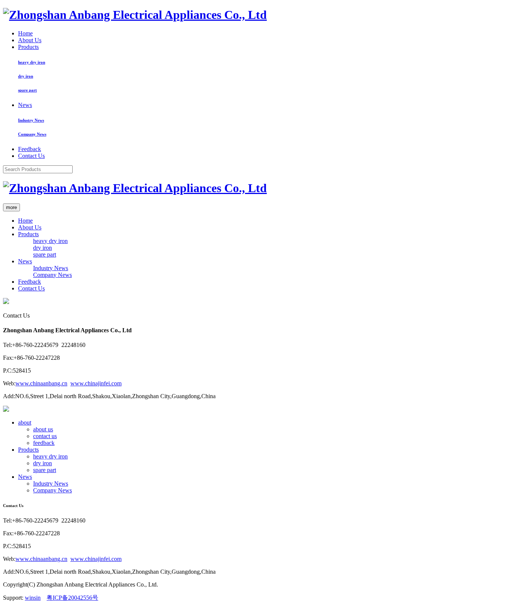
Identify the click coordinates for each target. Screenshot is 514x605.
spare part (27, 90)
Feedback (29, 149)
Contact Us (31, 156)
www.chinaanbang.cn (41, 383)
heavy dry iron (31, 62)
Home (25, 33)
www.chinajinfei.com (96, 383)
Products (28, 47)
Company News (32, 134)
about (24, 422)
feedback (44, 443)
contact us (45, 436)
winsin (33, 597)
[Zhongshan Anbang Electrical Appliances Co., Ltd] (135, 14)
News (25, 105)
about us (43, 429)
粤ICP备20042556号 (72, 597)
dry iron (25, 76)
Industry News (31, 120)
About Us (29, 40)
